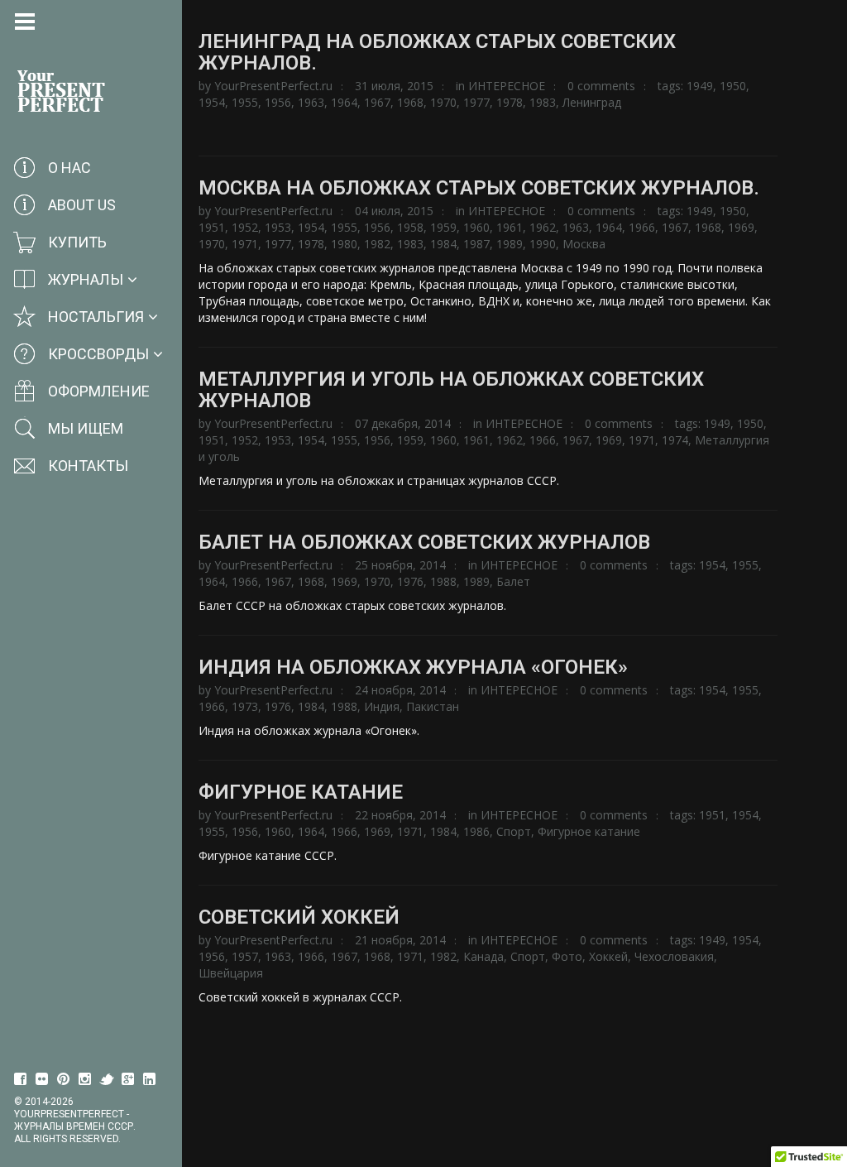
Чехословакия (674, 956)
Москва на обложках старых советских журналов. (479, 187)
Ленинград (591, 102)
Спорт (513, 831)
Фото (567, 956)
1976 (410, 581)
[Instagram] (85, 1079)
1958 (410, 227)
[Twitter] (106, 1079)
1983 (542, 102)
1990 (542, 244)
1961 (509, 227)
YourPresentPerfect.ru (273, 86)
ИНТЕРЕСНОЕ (506, 86)
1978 (509, 102)
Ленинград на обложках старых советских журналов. (437, 52)
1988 (443, 581)
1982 (377, 244)
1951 (212, 227)
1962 (542, 227)
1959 (443, 227)
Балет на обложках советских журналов (424, 542)
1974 (675, 440)
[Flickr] (42, 1079)
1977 (476, 102)
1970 (443, 102)
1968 (410, 102)
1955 (245, 102)
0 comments (601, 86)
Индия (382, 706)
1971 (245, 244)
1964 (344, 102)
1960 (476, 227)
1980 (344, 244)
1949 (700, 86)
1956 (278, 102)
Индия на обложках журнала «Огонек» (413, 667)
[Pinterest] (63, 1079)
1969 (741, 227)
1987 (476, 244)
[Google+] (128, 1079)
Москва (583, 244)
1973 (245, 706)
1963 (311, 102)
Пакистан (432, 706)
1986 (476, 831)
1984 (443, 244)
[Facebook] (20, 1079)
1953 (278, 227)
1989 (509, 244)
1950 (733, 86)
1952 (245, 227)
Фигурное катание (301, 792)
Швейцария (231, 973)
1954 (212, 102)
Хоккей (608, 956)
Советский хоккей (299, 917)
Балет (513, 581)
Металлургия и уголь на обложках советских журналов (451, 389)
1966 (642, 227)
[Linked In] (149, 1079)
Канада (483, 956)
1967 (377, 102)
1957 (245, 956)
